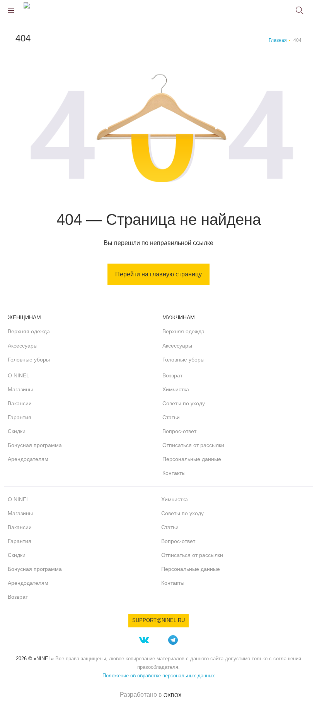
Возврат (172, 375)
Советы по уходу (183, 403)
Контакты (174, 473)
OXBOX (173, 695)
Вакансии (20, 403)
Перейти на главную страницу (158, 274)
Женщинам (24, 317)
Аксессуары (22, 346)
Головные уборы (29, 359)
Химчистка (175, 389)
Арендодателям (28, 459)
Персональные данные (191, 459)
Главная (278, 40)
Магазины (20, 389)
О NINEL (18, 375)
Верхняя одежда (29, 331)
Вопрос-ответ (179, 431)
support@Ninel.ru (158, 620)
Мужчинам (178, 317)
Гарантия (19, 417)
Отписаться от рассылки (193, 445)
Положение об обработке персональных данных (158, 675)
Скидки (17, 431)
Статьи (171, 417)
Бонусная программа (35, 445)
